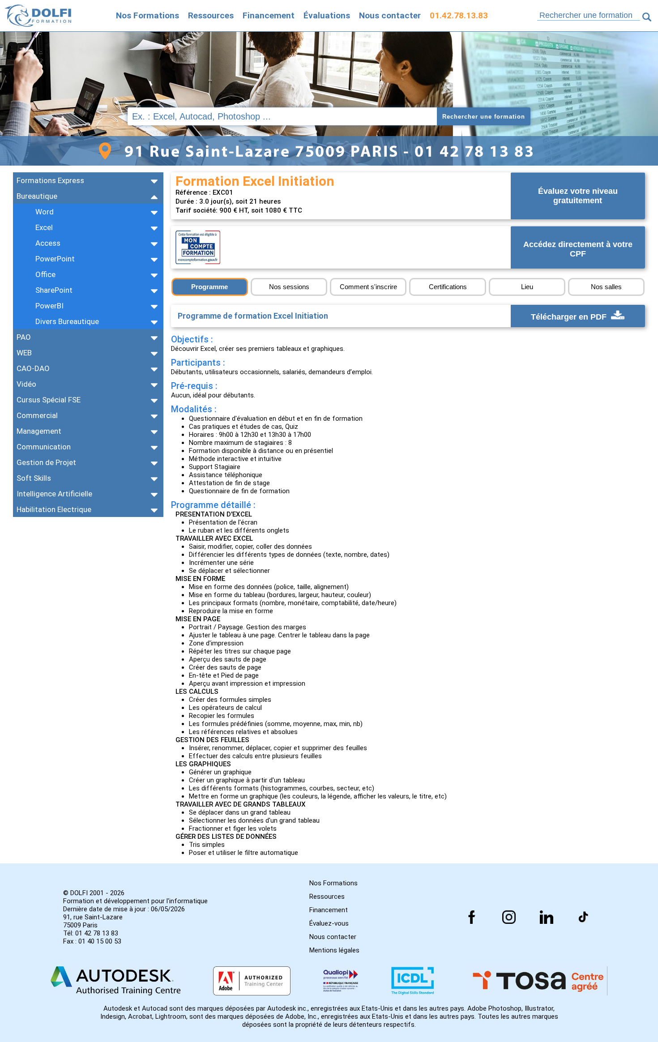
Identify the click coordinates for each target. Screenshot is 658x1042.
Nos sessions (289, 286)
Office (45, 274)
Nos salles (606, 286)
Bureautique (37, 196)
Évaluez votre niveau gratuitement (578, 196)
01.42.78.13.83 (459, 15)
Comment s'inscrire (368, 286)
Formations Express (50, 180)
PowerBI (49, 305)
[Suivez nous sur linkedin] (546, 917)
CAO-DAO (33, 368)
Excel (44, 227)
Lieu (527, 286)
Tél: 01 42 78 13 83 (90, 933)
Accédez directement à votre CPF (577, 249)
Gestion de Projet (46, 462)
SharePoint (54, 290)
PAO (24, 337)
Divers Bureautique (67, 321)
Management (39, 431)
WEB (24, 352)
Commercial (37, 415)
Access (47, 243)
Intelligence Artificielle (54, 493)
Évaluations (326, 15)
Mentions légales (334, 950)
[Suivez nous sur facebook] (472, 917)
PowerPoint (55, 258)
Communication (44, 446)
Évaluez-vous (329, 923)
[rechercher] (647, 17)
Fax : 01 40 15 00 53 (92, 941)
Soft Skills (34, 478)
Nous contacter (390, 15)
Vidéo (26, 384)
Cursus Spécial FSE (49, 399)
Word (44, 211)
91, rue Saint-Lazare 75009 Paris (93, 921)
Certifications (448, 286)
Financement (269, 15)
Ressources (211, 15)
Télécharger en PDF (570, 316)
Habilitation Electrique (54, 509)
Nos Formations (147, 15)
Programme (209, 286)
